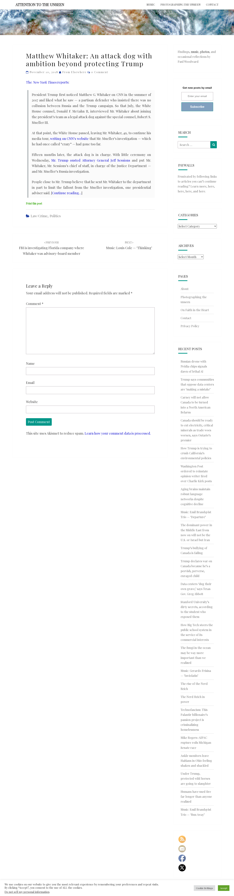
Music (151, 4)
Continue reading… (66, 193)
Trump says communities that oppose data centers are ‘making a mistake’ (197, 384)
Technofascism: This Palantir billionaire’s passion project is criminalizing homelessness (194, 719)
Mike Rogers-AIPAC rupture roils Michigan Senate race (196, 742)
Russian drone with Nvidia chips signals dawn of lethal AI (194, 366)
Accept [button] (223, 888)
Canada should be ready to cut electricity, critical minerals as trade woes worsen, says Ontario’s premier (197, 430)
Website (32, 402)
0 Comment (99, 72)
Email (30, 382)
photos (204, 52)
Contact (212, 4)
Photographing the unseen (181, 4)
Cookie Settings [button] (204, 888)
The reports (47, 82)
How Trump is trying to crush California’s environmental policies (196, 453)
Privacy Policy (190, 326)
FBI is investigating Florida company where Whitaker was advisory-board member (51, 248)
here (211, 186)
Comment (35, 303)
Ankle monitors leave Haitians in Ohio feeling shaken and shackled (196, 760)
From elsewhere (74, 72)
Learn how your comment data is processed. (118, 433)
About (184, 289)
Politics (55, 216)
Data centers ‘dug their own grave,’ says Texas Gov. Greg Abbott (196, 589)
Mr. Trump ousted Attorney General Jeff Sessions (90, 160)
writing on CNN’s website (69, 138)
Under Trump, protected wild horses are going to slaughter (196, 778)
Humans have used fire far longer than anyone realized (196, 796)
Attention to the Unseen (40, 4)
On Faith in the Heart (195, 310)
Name (30, 363)
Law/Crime (39, 216)
